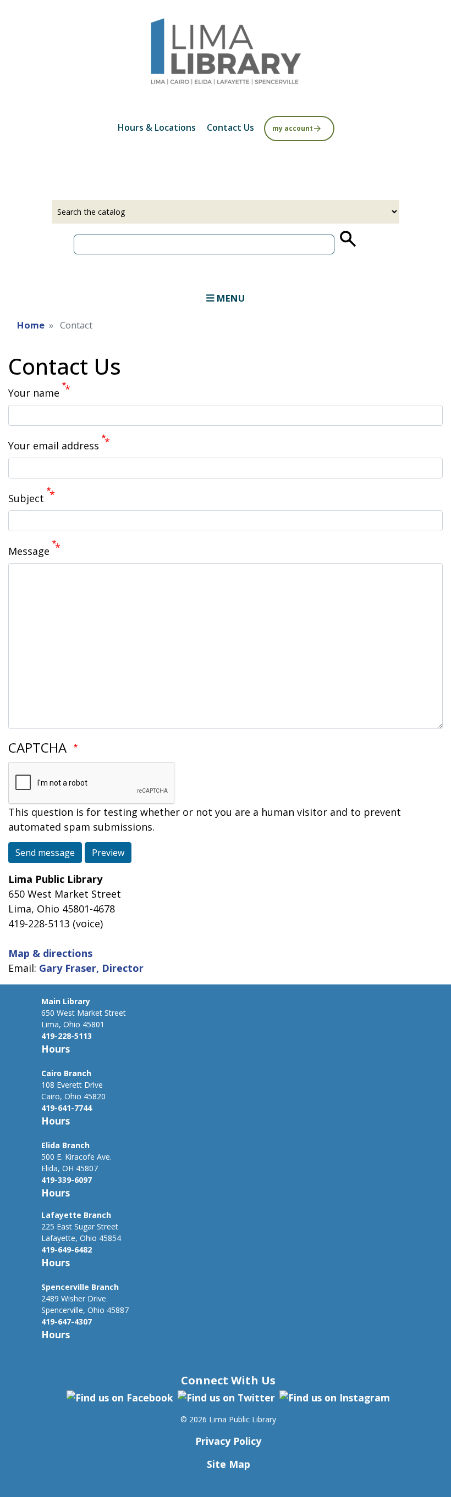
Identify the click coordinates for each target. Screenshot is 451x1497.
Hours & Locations (157, 127)
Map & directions (50, 953)
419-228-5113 (66, 1036)
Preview (108, 853)
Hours (55, 1048)
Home (31, 325)
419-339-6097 (66, 1180)
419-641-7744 (66, 1108)
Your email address (53, 445)
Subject (26, 498)
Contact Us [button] (230, 127)
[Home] (225, 49)
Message (29, 551)
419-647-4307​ (66, 1321)
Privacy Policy (228, 1441)
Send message (45, 853)
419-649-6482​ (66, 1249)
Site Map (228, 1464)
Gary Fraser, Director (91, 968)
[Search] (347, 239)
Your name (33, 392)
